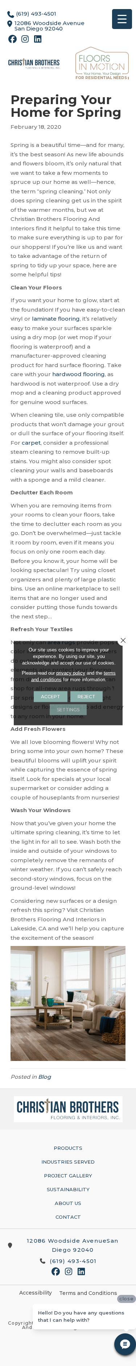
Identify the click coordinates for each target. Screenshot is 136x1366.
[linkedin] (38, 40)
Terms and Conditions (88, 1293)
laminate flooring (56, 318)
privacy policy (70, 673)
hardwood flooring (78, 374)
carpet (31, 442)
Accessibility (35, 1292)
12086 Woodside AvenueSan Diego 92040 (72, 1245)
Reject (86, 696)
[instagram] (25, 40)
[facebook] (12, 40)
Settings (68, 709)
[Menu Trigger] (122, 19)
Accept (50, 696)
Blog (44, 1076)
